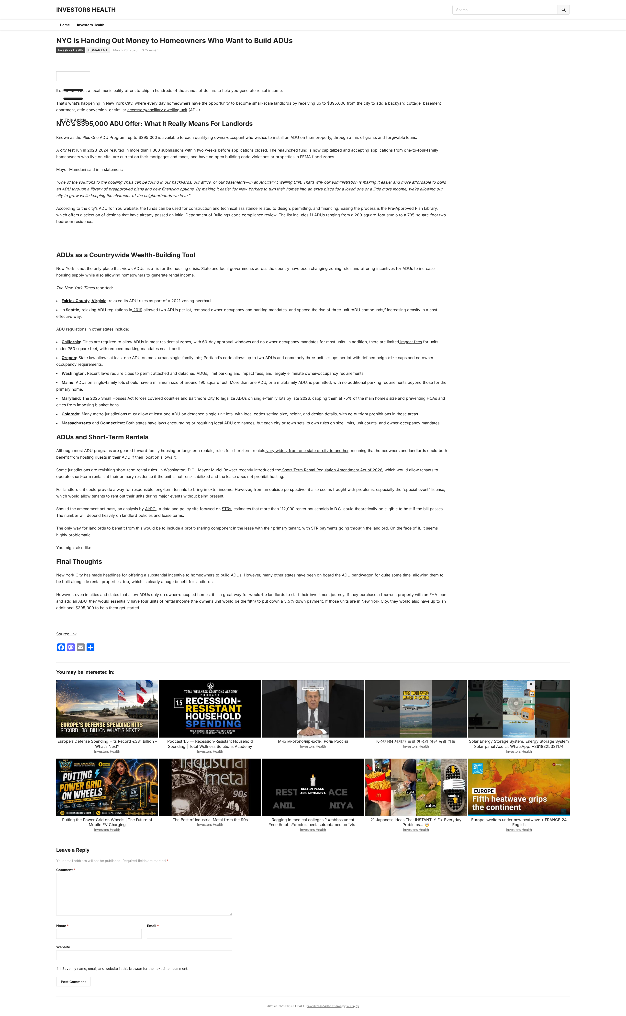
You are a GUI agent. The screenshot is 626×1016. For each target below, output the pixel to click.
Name (62, 926)
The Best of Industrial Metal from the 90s (210, 819)
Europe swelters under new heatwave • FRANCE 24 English (519, 822)
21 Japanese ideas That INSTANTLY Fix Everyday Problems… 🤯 (415, 822)
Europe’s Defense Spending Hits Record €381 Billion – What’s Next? (107, 744)
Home (65, 25)
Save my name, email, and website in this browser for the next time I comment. (125, 968)
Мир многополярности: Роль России (313, 741)
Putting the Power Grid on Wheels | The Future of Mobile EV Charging (107, 822)
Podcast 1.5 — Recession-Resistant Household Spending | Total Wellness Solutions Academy (210, 744)
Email (153, 926)
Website (63, 947)
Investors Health (90, 25)
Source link (66, 633)
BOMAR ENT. (98, 50)
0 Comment (150, 50)
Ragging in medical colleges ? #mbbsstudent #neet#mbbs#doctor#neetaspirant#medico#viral (313, 822)
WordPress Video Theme (324, 1006)
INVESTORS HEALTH (86, 9)
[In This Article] (73, 76)
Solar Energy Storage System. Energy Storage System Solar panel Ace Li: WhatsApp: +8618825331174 (519, 744)
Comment (65, 870)
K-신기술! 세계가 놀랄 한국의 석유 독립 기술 (415, 741)
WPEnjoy (353, 1006)
